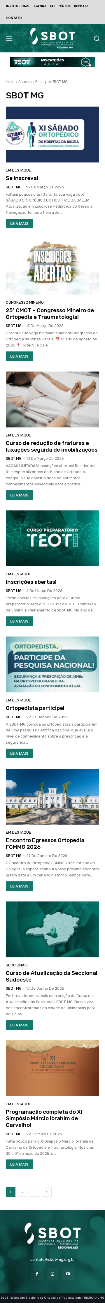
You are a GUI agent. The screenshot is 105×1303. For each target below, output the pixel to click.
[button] (96, 38)
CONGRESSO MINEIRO (25, 302)
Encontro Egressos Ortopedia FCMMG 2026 (45, 843)
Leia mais (19, 223)
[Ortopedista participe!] (52, 664)
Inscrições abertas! (31, 582)
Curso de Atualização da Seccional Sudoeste (51, 976)
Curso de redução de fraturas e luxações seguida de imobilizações (51, 446)
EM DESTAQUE (18, 170)
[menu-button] (9, 38)
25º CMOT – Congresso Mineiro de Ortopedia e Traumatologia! (50, 313)
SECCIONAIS (17, 965)
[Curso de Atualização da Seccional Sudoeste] (52, 929)
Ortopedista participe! (35, 708)
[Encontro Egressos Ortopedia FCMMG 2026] (52, 797)
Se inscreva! (22, 178)
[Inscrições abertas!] (52, 538)
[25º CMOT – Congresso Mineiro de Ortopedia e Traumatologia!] (52, 267)
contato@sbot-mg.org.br (52, 1259)
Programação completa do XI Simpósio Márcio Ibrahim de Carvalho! (44, 1118)
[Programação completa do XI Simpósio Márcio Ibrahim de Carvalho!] (52, 1068)
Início (10, 81)
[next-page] (47, 1192)
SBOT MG (14, 187)
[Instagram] (52, 1273)
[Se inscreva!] (52, 134)
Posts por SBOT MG (51, 81)
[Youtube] (68, 1273)
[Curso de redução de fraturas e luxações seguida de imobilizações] (52, 399)
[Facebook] (37, 1273)
